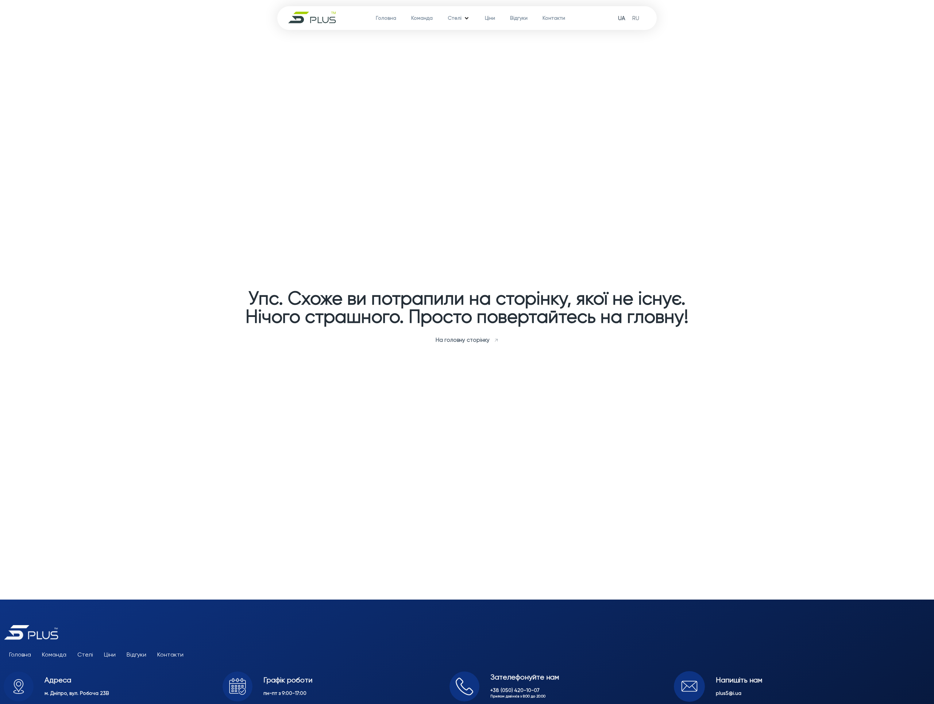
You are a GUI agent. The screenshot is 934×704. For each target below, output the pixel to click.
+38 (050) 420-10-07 (515, 690)
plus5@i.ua (728, 693)
